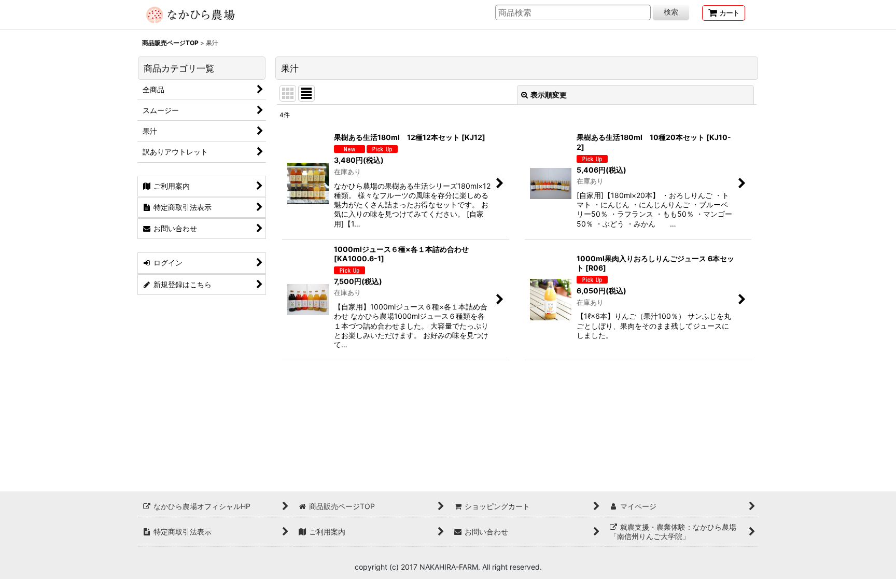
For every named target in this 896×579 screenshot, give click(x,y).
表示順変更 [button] (548, 94)
